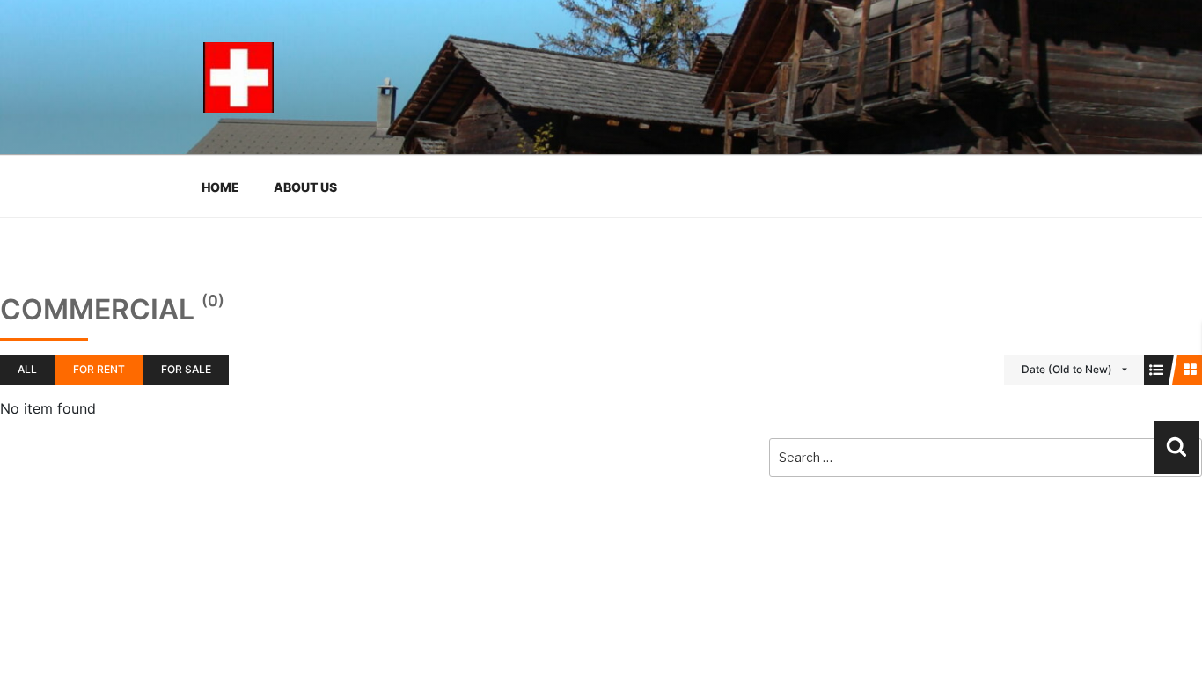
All (27, 369)
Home (220, 187)
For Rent (99, 369)
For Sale (186, 369)
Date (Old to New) (1067, 369)
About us (305, 187)
